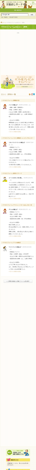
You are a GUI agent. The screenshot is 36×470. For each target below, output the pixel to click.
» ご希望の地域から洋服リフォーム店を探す (18, 281)
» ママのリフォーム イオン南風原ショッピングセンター (17, 138)
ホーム (4, 22)
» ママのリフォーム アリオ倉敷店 (11, 242)
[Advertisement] (18, 52)
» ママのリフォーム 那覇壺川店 (10, 100)
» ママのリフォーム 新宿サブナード (12, 173)
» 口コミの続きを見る (15, 131)
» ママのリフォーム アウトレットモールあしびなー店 (17, 205)
